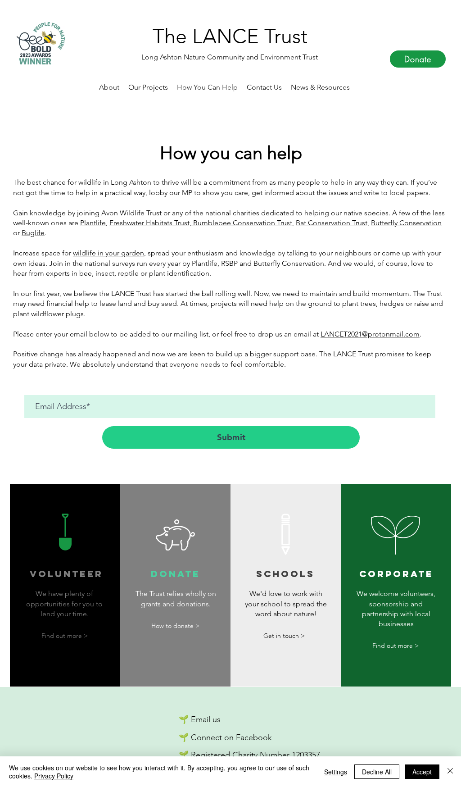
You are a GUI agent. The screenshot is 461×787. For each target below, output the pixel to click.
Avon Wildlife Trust (131, 213)
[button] (320, 87)
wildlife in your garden (108, 253)
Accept (422, 771)
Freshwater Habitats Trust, (151, 222)
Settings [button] (335, 771)
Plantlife (93, 222)
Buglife (33, 232)
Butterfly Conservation (406, 222)
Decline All (377, 771)
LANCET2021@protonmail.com (370, 334)
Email (200, 719)
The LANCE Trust (230, 36)
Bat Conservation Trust (331, 222)
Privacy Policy (53, 775)
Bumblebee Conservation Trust (242, 222)
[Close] (450, 772)
